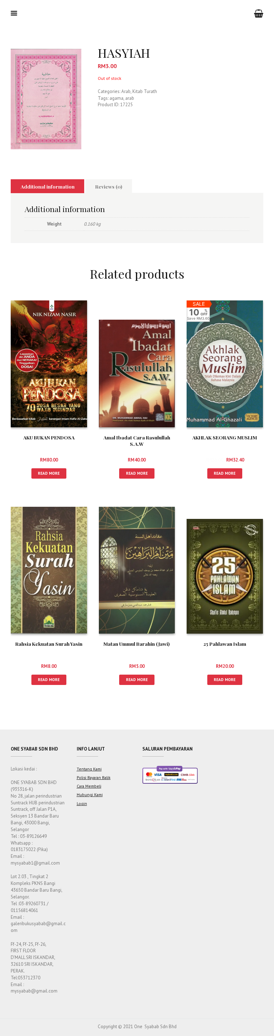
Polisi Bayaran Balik (94, 777)
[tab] (47, 186)
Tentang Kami (89, 769)
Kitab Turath (144, 91)
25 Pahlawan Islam (224, 643)
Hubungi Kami (90, 794)
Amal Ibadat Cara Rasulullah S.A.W (136, 440)
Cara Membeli (89, 786)
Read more (49, 473)
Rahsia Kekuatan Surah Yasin (48, 643)
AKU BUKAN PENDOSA (49, 437)
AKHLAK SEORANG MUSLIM (224, 437)
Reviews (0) (108, 186)
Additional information (48, 186)
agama (116, 98)
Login (82, 803)
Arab (126, 91)
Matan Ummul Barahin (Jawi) (136, 643)
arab (129, 98)
